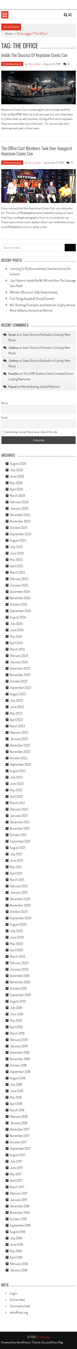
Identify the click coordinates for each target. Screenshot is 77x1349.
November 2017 (20, 1136)
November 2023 (20, 675)
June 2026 (17, 476)
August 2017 (17, 1155)
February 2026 (19, 502)
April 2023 (16, 720)
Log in (13, 1293)
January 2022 (19, 816)
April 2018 (16, 1104)
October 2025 (18, 528)
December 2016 (20, 1206)
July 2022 (16, 777)
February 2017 (19, 1193)
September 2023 (20, 688)
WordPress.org (19, 1312)
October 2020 (19, 912)
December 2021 (19, 822)
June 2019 (16, 1014)
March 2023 (17, 726)
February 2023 (19, 732)
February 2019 (19, 1040)
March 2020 (17, 956)
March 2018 (17, 1110)
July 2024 (16, 624)
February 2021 (19, 886)
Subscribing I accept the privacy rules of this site (30, 432)
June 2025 (17, 553)
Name (4, 403)
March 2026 (17, 496)
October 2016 (18, 1219)
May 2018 (16, 1097)
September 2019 (20, 995)
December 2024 (20, 592)
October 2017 (18, 1142)
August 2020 (18, 924)
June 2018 (16, 1091)
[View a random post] (70, 15)
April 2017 (16, 1180)
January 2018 (19, 1123)
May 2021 (16, 867)
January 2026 (19, 508)
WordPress (23, 1342)
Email (4, 417)
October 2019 (18, 988)
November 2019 (20, 982)
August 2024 (18, 617)
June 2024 (16, 630)
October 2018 (18, 1065)
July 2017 (16, 1161)
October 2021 (18, 835)
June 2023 (17, 707)
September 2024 (20, 611)
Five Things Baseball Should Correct (32, 299)
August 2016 (17, 1232)
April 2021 (16, 873)
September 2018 (20, 1072)
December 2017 (19, 1129)
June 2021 (16, 860)
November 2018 (20, 1059)
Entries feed (17, 1300)
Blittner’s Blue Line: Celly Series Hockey (34, 292)
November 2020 (20, 905)
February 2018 (19, 1116)
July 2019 (16, 1008)
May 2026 (16, 483)
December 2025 (20, 515)
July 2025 (16, 547)
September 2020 (20, 918)
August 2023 (18, 694)
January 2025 (19, 585)
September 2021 (20, 841)
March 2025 (17, 572)
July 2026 (16, 470)
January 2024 (19, 662)
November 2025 (20, 521)
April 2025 (16, 566)
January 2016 (19, 1270)
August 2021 (17, 848)
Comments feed (20, 1306)
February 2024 (19, 656)
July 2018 (16, 1084)
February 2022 (19, 809)
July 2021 (16, 854)
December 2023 (20, 668)
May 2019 (16, 1020)
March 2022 (17, 803)
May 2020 (16, 944)
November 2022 (20, 752)
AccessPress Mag (52, 1342)
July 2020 (16, 931)
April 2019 (16, 1027)
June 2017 (16, 1168)
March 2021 (17, 880)
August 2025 (18, 540)
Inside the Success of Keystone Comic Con (34, 55)
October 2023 (18, 681)
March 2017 (17, 1187)
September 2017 (20, 1148)
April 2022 (16, 796)
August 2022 (18, 771)
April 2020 (16, 950)
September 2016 (20, 1225)
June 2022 (17, 784)
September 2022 (20, 764)
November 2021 (20, 828)
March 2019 (17, 1033)
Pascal (12, 387)
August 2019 (17, 1001)
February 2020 (19, 963)
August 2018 (17, 1078)
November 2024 (20, 598)
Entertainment (12, 64)
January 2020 (19, 969)
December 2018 (20, 1052)
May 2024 (16, 636)
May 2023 (16, 713)
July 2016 (16, 1238)
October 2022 (18, 758)
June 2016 (16, 1244)
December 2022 (20, 745)
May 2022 (16, 790)
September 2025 (20, 534)
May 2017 (16, 1174)
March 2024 (17, 649)
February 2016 (19, 1264)
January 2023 (19, 739)
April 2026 (16, 489)
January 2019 (19, 1046)
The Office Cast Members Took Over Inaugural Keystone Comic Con (36, 151)
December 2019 (20, 976)
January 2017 (18, 1200)
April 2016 (16, 1257)
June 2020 (17, 937)
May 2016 (16, 1251)
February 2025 (19, 579)
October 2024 (18, 604)
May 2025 (16, 560)
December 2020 (20, 899)
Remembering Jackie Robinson (40, 386)
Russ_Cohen (34, 64)
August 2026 (18, 464)
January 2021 (18, 892)
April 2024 (16, 643)
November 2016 (20, 1212)
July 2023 (16, 700)
